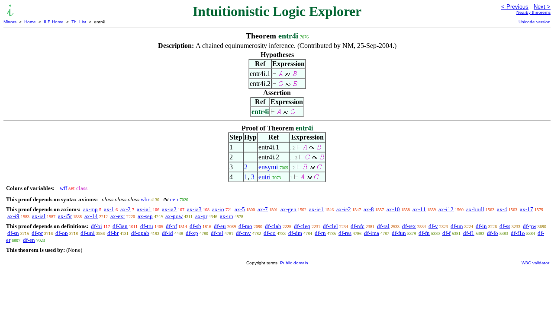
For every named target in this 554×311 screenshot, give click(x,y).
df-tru (146, 226)
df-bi (96, 226)
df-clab (273, 226)
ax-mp (90, 209)
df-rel (217, 233)
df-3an (120, 226)
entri (264, 177)
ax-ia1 (144, 209)
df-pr (37, 233)
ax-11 (419, 209)
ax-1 (109, 209)
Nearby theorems (533, 12)
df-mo (245, 226)
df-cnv (243, 233)
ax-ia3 (194, 209)
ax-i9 (13, 216)
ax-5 (240, 209)
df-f (446, 233)
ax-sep (145, 216)
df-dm (295, 233)
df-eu (220, 226)
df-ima (371, 233)
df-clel (330, 226)
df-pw (529, 226)
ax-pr (201, 216)
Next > (542, 6)
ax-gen (288, 209)
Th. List (78, 21)
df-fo (492, 233)
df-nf (171, 226)
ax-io (218, 209)
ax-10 (393, 209)
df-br (113, 233)
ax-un (226, 216)
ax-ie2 (343, 209)
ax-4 (502, 209)
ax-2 (125, 209)
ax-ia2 (169, 209)
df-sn (13, 233)
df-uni (88, 233)
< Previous (514, 6)
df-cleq (302, 226)
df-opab (140, 233)
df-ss (504, 226)
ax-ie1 (316, 209)
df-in (481, 226)
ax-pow (174, 216)
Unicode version (535, 21)
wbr (145, 199)
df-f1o (518, 233)
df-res (344, 233)
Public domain (294, 262)
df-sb (195, 226)
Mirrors (9, 21)
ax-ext (117, 216)
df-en (29, 240)
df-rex (409, 226)
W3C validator (535, 262)
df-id (167, 233)
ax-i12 (446, 209)
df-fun (399, 233)
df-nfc (357, 226)
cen (174, 199)
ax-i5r (65, 216)
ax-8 (369, 209)
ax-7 (263, 209)
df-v (433, 226)
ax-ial (38, 216)
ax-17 (526, 209)
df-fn (424, 233)
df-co (270, 233)
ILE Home (54, 21)
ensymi (268, 167)
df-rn (320, 233)
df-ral (383, 226)
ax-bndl (475, 209)
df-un (457, 226)
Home (30, 21)
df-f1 (468, 233)
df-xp (192, 233)
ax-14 (91, 216)
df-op (61, 233)
